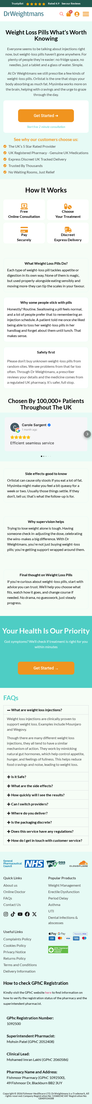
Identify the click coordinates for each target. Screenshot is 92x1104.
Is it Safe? (18, 776)
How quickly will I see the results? (38, 795)
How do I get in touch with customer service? (46, 840)
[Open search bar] (61, 13)
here (48, 992)
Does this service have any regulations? (42, 831)
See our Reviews (71, 3)
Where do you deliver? (29, 813)
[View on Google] (14, 427)
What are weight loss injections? (36, 710)
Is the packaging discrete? (31, 822)
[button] (86, 14)
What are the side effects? (32, 786)
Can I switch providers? (29, 804)
